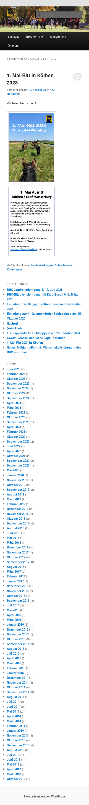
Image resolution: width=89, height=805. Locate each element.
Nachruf (12, 323)
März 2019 (14, 499)
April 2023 (14, 427)
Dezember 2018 (17, 508)
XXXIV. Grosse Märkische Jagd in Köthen (36, 338)
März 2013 (14, 774)
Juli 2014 (13, 701)
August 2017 (15, 566)
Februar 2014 (16, 726)
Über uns (13, 45)
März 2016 (14, 619)
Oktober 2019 (16, 484)
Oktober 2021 (16, 456)
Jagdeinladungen (42, 265)
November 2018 (18, 513)
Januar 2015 (15, 673)
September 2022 (18, 441)
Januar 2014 (15, 730)
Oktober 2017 (16, 557)
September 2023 (18, 422)
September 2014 (18, 692)
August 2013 (15, 750)
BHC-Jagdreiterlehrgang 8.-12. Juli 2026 (35, 289)
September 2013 (18, 745)
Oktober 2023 (16, 417)
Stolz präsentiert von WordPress (45, 796)
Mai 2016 (13, 610)
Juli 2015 (13, 653)
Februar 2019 (16, 504)
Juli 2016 (13, 605)
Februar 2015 (16, 668)
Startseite (13, 36)
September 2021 (18, 460)
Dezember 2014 (17, 677)
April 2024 (14, 403)
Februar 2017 (16, 576)
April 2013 (14, 769)
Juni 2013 (13, 759)
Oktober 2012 (16, 778)
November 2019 (18, 480)
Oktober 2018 (16, 518)
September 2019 (18, 489)
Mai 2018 (13, 537)
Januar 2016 (15, 624)
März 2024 (14, 407)
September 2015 (18, 644)
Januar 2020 (15, 475)
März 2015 (14, 663)
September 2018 (18, 523)
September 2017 (18, 562)
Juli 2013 (13, 755)
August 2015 (15, 648)
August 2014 (15, 697)
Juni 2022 (13, 446)
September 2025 (18, 383)
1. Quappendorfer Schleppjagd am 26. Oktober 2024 (43, 333)
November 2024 (18, 388)
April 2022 (14, 451)
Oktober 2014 (16, 687)
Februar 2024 (16, 412)
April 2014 (14, 716)
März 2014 (14, 721)
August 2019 (15, 494)
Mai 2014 (13, 711)
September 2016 (18, 600)
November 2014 (18, 682)
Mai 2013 (13, 764)
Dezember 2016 (17, 586)
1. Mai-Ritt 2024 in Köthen (25, 342)
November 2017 (18, 552)
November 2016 (18, 591)
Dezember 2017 (17, 547)
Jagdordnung (58, 36)
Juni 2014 (13, 706)
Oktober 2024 (16, 393)
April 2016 (14, 615)
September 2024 (18, 398)
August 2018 (15, 528)
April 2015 (14, 658)
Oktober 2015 (16, 639)
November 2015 (18, 634)
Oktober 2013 (16, 740)
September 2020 (18, 465)
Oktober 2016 (16, 595)
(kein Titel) (14, 328)
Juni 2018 (13, 533)
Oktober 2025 (16, 378)
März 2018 (14, 542)
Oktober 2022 (16, 436)
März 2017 (14, 571)
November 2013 (18, 735)
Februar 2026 (16, 374)
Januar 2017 (15, 581)
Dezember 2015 (17, 629)
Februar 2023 (16, 431)
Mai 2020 (13, 470)
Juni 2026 (13, 369)
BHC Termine (34, 36)
